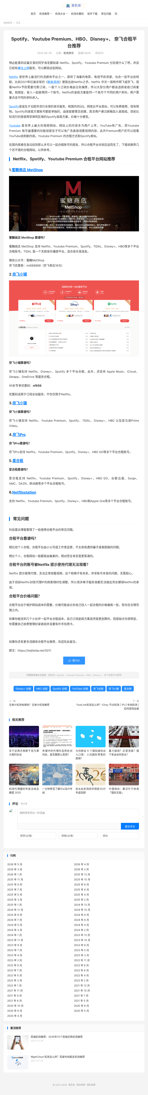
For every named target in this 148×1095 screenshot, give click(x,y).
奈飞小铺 (19, 274)
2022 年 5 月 (14, 975)
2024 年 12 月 (82, 904)
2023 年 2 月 (14, 960)
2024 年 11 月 (15, 909)
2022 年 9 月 (14, 965)
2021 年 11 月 (15, 990)
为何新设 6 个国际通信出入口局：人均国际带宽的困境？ (91, 754)
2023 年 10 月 (82, 940)
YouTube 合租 (80, 688)
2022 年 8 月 (81, 965)
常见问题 (106, 13)
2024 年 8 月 (81, 914)
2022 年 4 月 (81, 975)
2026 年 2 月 (81, 869)
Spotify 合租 (60, 688)
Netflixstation (24, 492)
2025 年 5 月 (14, 894)
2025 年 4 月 (81, 894)
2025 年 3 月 (14, 899)
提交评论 (130, 826)
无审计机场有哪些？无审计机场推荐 (29, 704)
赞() (74, 660)
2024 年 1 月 (14, 934)
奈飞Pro (19, 434)
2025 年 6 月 (81, 889)
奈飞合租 (98, 688)
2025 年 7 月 (14, 889)
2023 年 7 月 (14, 950)
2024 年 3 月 (14, 929)
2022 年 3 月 (14, 980)
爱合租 (17, 461)
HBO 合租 (41, 688)
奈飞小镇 (19, 403)
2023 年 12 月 (82, 934)
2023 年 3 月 (81, 955)
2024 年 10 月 (82, 909)
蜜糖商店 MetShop (27, 170)
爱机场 (74, 5)
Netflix (13, 77)
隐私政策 (91, 1084)
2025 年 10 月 (82, 879)
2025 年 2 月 (81, 899)
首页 (33, 13)
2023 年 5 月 (81, 950)
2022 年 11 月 (82, 960)
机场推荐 (44, 13)
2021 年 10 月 (82, 990)
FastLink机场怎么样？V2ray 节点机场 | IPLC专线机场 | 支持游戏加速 (108, 706)
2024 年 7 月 (14, 919)
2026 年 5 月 (14, 864)
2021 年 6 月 (14, 1000)
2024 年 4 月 (81, 924)
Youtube (14, 125)
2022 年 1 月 (14, 985)
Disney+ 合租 (23, 688)
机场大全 (60, 13)
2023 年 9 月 (14, 945)
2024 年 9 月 (14, 914)
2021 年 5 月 (81, 1000)
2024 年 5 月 (14, 924)
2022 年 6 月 (81, 970)
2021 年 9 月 (14, 995)
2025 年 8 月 (81, 884)
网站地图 (81, 1084)
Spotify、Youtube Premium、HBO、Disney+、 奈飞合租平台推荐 (89, 675)
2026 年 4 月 (81, 864)
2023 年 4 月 (14, 955)
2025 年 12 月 (82, 874)
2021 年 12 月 (82, 985)
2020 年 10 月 (15, 1005)
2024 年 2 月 (81, 929)
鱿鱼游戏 (53, 82)
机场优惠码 (77, 13)
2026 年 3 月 (14, 869)
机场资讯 (8, 22)
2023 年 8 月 (81, 945)
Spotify (14, 106)
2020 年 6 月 (14, 1010)
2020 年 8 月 (81, 1005)
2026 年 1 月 (14, 874)
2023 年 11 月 (15, 940)
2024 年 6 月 (81, 919)
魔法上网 (23, 68)
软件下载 (92, 13)
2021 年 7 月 (81, 995)
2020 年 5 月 (81, 1010)
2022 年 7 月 (14, 970)
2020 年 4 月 (14, 1015)
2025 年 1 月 (14, 904)
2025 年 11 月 (15, 879)
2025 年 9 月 (14, 884)
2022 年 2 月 (81, 980)
